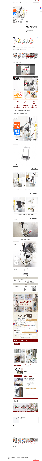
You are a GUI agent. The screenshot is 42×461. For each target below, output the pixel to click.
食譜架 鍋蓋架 (17, 49)
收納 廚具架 (25, 49)
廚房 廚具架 (14, 49)
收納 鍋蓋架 (21, 49)
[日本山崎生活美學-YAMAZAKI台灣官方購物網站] (6, 2)
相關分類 (14, 46)
